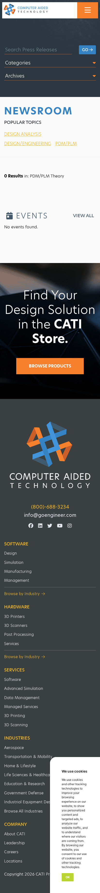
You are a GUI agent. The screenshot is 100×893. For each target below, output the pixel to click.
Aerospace (14, 747)
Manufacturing (18, 571)
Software (16, 544)
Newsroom (38, 111)
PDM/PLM (66, 144)
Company (15, 824)
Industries (17, 738)
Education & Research (24, 784)
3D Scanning (16, 725)
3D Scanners (15, 625)
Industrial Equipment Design (30, 802)
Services (11, 643)
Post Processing (19, 634)
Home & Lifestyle (20, 766)
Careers (11, 852)
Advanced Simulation (23, 688)
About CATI (14, 834)
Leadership (14, 843)
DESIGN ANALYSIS (22, 134)
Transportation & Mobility (28, 756)
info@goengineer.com (50, 515)
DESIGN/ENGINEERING (27, 144)
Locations (13, 861)
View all (83, 215)
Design (10, 553)
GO (85, 50)
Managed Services (21, 707)
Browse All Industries (23, 811)
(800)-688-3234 (50, 506)
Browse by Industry (22, 593)
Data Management (22, 698)
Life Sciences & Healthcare (29, 775)
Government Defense (23, 793)
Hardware (17, 607)
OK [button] (68, 877)
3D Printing (14, 715)
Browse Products (50, 366)
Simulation (14, 562)
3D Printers (14, 616)
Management (16, 580)
